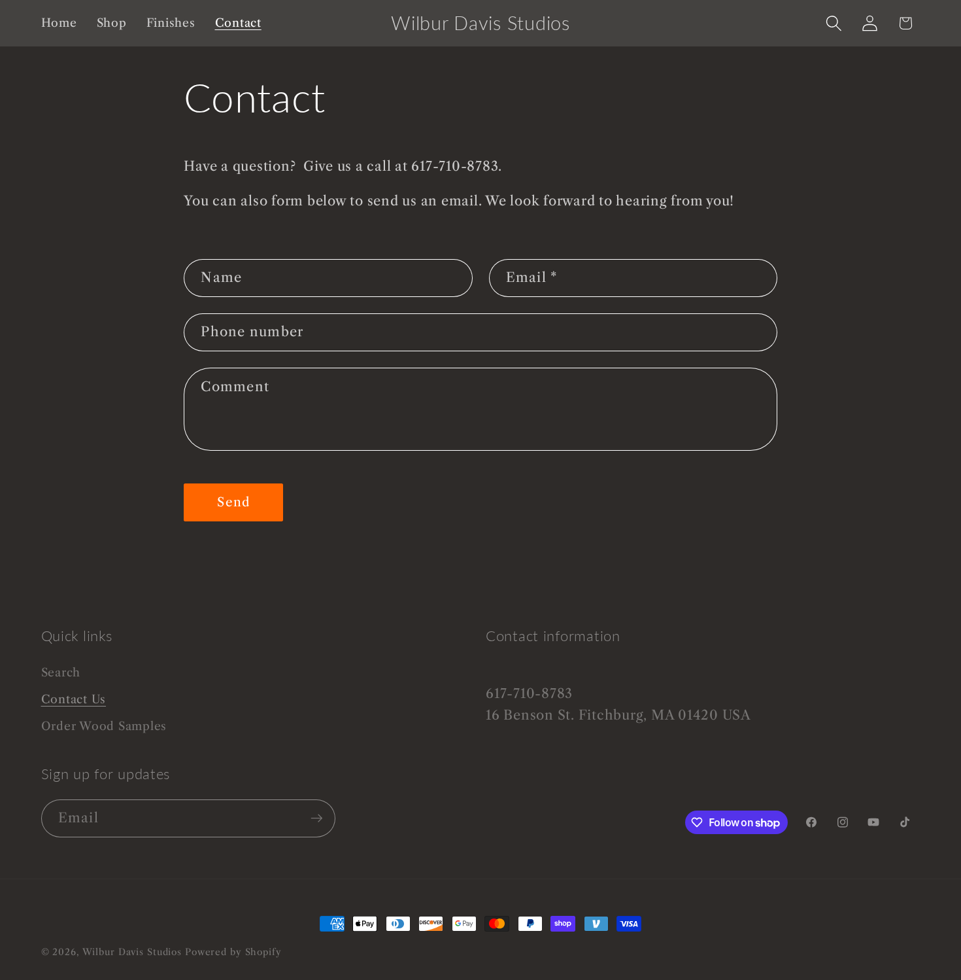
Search (61, 672)
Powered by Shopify (233, 952)
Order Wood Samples (104, 726)
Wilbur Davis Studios (132, 952)
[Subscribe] (317, 818)
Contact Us (74, 699)
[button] (834, 23)
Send (233, 502)
